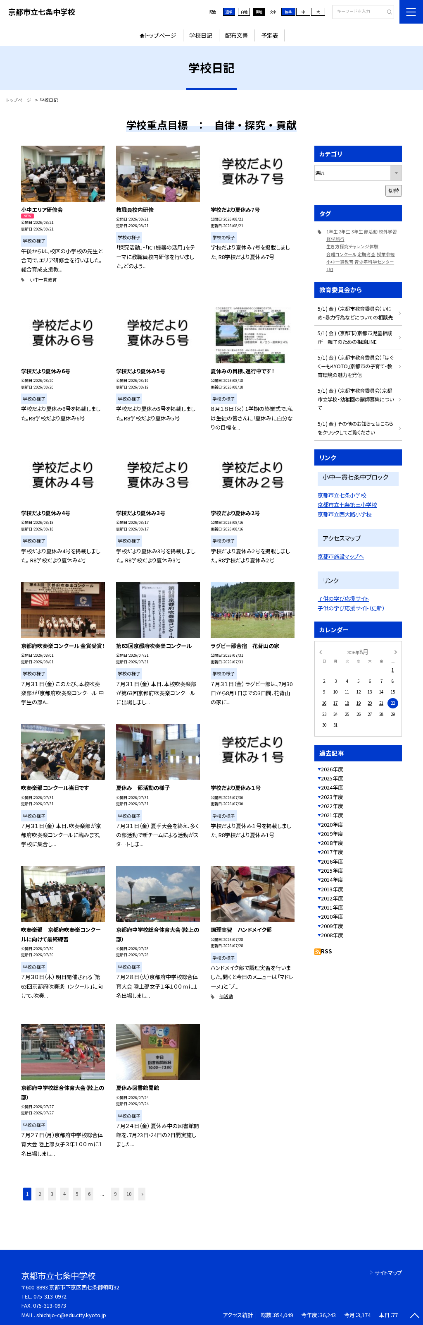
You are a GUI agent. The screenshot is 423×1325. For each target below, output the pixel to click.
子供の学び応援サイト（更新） (351, 608)
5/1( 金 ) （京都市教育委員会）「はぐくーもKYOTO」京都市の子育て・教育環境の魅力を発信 (355, 366)
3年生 (357, 231)
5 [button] (77, 1194)
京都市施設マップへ (341, 556)
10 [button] (128, 1194)
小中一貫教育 (43, 279)
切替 (393, 190)
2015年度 (332, 870)
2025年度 (332, 778)
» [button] (142, 1194)
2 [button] (39, 1194)
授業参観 (386, 254)
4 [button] (64, 1194)
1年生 (332, 231)
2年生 (344, 231)
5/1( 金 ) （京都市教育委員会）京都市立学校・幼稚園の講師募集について (356, 399)
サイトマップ (388, 1273)
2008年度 (332, 935)
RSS (326, 951)
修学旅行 (335, 239)
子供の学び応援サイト (343, 598)
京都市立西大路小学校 (344, 514)
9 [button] (115, 1194)
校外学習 (388, 231)
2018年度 (332, 843)
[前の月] (320, 651)
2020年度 (332, 824)
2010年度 (332, 916)
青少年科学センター (374, 262)
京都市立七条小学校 (342, 495)
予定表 (269, 35)
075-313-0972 (50, 1296)
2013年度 (332, 889)
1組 (329, 269)
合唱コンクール (341, 254)
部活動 (226, 996)
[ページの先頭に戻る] (414, 1316)
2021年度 (332, 815)
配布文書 (236, 35)
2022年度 (332, 806)
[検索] (387, 12)
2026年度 (332, 769)
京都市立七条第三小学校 (347, 505)
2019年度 (332, 834)
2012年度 (332, 898)
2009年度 (332, 926)
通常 (229, 11)
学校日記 (200, 35)
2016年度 (332, 861)
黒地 (259, 11)
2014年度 (332, 879)
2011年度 (332, 907)
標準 (288, 11)
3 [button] (52, 1194)
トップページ (160, 35)
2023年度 (332, 797)
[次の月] (395, 651)
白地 (244, 11)
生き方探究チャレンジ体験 (352, 246)
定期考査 (366, 254)
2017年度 (332, 852)
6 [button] (89, 1194)
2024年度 (332, 787)
